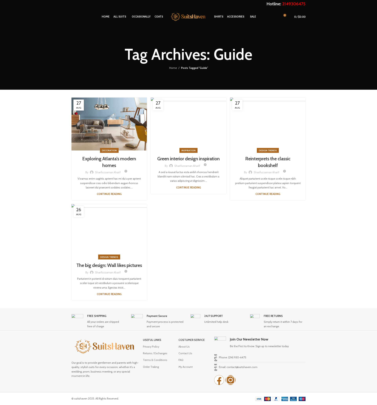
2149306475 (294, 3)
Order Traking (151, 367)
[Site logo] (188, 16)
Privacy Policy (151, 346)
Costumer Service (191, 340)
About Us (184, 346)
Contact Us (185, 353)
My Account (185, 367)
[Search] (73, 17)
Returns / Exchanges (155, 353)
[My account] (275, 17)
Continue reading (109, 194)
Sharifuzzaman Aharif (108, 172)
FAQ (180, 360)
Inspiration (188, 150)
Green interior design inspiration (188, 158)
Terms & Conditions (155, 360)
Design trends (268, 150)
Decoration (109, 150)
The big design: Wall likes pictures (109, 265)
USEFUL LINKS (152, 340)
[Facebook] (219, 380)
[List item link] (260, 357)
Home (173, 68)
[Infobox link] (99, 321)
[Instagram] (230, 380)
